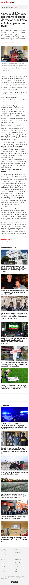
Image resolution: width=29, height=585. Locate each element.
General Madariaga (19, 562)
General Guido (4, 562)
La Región (17, 566)
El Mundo (17, 571)
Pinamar (3, 566)
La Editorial (18, 551)
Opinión (17, 549)
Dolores (9, 241)
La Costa (3, 564)
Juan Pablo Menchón (6, 244)
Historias (3, 241)
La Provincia (18, 568)
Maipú (16, 564)
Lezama (3, 571)
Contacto (17, 552)
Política (3, 549)
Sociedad (3, 551)
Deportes (3, 554)
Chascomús (18, 559)
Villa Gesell (3, 568)
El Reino (15, 241)
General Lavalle (19, 561)
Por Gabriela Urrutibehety (8, 42)
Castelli (3, 569)
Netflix (20, 241)
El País (16, 569)
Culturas (15, 7)
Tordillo (3, 561)
